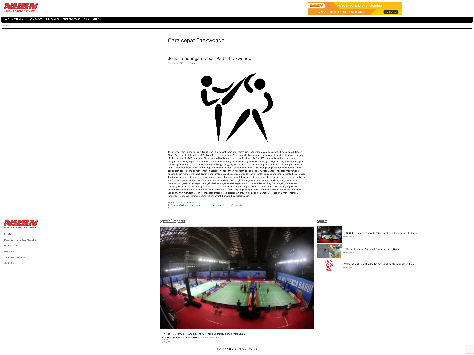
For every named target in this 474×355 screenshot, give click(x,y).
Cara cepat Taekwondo (180, 205)
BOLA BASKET (36, 19)
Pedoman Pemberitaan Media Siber (21, 240)
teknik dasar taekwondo (211, 205)
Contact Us (9, 263)
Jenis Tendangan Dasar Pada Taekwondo (209, 58)
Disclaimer (9, 251)
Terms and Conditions (14, 257)
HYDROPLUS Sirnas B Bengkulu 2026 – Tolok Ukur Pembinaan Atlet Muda (203, 333)
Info (177, 202)
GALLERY (96, 19)
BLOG (86, 19)
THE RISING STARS (71, 19)
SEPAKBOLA (17, 19)
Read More (165, 340)
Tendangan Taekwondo (232, 205)
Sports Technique (187, 202)
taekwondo (195, 205)
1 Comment (175, 208)
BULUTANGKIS (52, 19)
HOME (6, 19)
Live (107, 19)
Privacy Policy (11, 245)
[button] (19, 19)
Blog (172, 202)
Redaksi (8, 234)
